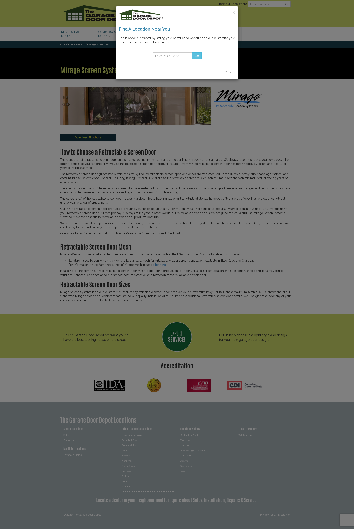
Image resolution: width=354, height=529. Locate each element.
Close (229, 72)
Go (197, 56)
